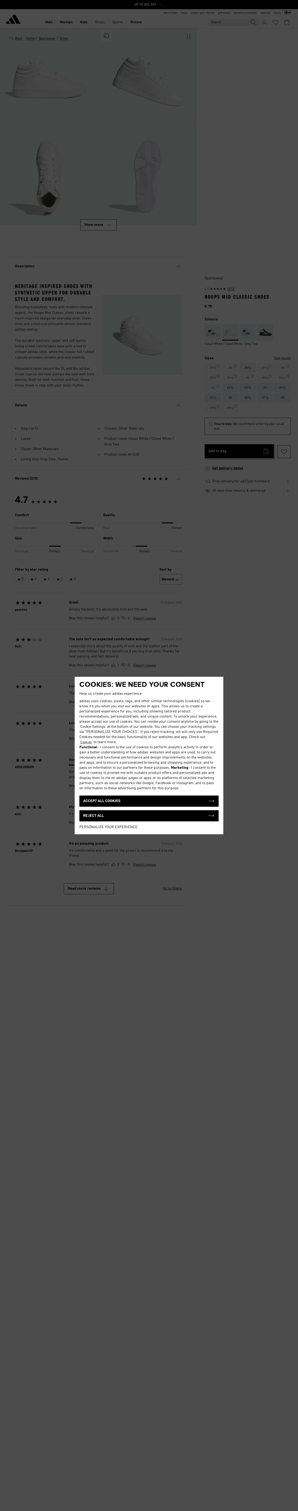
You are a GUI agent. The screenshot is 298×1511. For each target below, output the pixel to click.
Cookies (86, 742)
